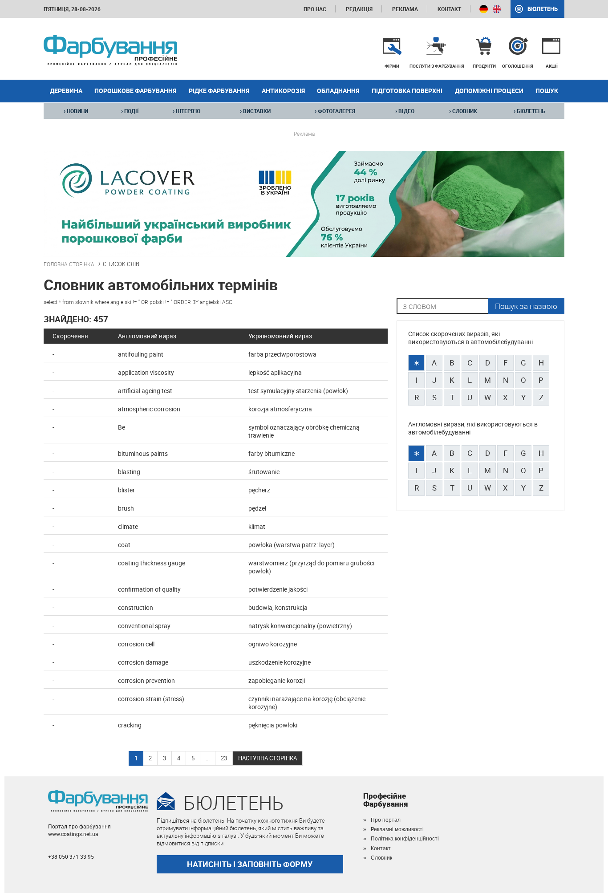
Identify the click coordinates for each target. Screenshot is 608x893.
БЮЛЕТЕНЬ (529, 110)
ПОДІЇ (130, 110)
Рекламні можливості (397, 829)
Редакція (359, 8)
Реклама (405, 8)
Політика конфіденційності (405, 839)
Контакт (449, 8)
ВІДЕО (404, 110)
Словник (381, 858)
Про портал (386, 820)
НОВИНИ (76, 110)
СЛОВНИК (463, 110)
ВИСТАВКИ (255, 110)
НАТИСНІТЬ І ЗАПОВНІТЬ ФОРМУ (249, 864)
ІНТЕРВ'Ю (186, 110)
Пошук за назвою (526, 306)
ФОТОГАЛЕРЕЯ (335, 110)
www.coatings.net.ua (73, 833)
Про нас (315, 8)
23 (224, 758)
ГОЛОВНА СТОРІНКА (69, 264)
